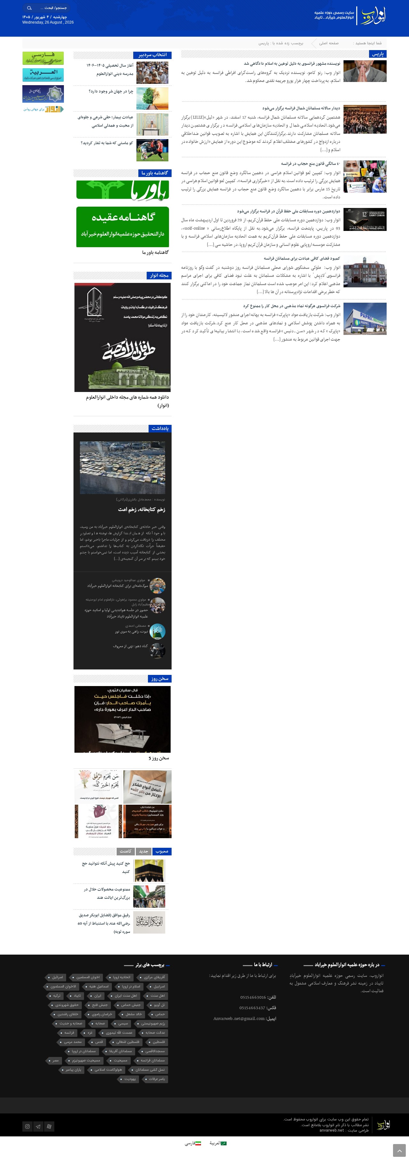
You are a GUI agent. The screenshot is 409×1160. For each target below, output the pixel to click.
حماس (160, 1014)
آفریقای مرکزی (154, 977)
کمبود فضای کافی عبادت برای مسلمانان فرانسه (302, 258)
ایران (97, 996)
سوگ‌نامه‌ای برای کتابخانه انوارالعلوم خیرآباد (117, 586)
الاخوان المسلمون (63, 986)
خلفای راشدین (68, 1014)
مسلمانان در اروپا (84, 1051)
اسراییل (159, 986)
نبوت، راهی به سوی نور (131, 631)
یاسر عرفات (157, 1079)
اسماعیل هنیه (99, 986)
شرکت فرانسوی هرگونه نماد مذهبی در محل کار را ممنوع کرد (291, 306)
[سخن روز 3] (98, 787)
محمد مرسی (73, 1042)
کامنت (126, 851)
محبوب (162, 851)
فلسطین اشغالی (127, 1042)
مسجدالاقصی (155, 1051)
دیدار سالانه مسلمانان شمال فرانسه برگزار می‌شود (301, 108)
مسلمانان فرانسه (153, 1060)
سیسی (123, 1023)
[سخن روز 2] (147, 821)
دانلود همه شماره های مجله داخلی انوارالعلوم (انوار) (127, 401)
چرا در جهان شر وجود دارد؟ (111, 91)
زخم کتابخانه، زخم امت (141, 509)
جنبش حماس (131, 1005)
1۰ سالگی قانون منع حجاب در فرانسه (310, 163)
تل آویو (159, 1005)
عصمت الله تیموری (119, 1033)
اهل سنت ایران (126, 996)
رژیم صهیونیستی (153, 1023)
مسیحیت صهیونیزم (86, 1060)
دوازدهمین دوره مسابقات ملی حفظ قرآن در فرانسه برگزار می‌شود (288, 211)
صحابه (100, 1023)
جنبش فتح (100, 1005)
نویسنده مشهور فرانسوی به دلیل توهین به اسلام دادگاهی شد (292, 63)
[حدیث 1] (98, 821)
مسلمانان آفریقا (120, 1051)
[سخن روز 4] (147, 787)
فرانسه (69, 1033)
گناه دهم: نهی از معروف (130, 646)
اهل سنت (157, 996)
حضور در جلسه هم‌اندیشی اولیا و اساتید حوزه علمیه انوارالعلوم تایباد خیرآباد (116, 613)
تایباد (77, 996)
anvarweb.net (332, 1130)
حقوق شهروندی (67, 1005)
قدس (99, 1042)
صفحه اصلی (329, 43)
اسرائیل (57, 977)
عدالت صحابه (155, 1033)
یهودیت (130, 1079)
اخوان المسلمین (88, 977)
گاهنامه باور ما (155, 252)
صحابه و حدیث (70, 1023)
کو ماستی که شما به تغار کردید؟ (107, 143)
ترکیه (56, 996)
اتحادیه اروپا (121, 977)
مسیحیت (120, 1060)
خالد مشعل (134, 1014)
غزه (90, 1033)
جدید (143, 851)
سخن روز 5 (159, 758)
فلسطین (159, 1042)
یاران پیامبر (73, 1070)
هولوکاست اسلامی (108, 1070)
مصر (56, 1060)
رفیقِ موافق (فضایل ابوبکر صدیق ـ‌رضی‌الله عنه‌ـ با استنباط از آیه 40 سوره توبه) (103, 923)
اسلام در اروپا (131, 986)
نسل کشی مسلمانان (150, 1070)
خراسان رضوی (102, 1014)
